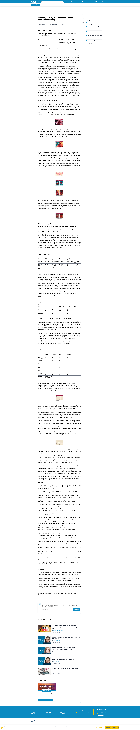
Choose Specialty (35, 4)
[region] (70, 727)
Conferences (78, 1)
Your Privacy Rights (64, 713)
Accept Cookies (116, 727)
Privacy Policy (48, 712)
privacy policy (59, 611)
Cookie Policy (11, 728)
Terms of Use (48, 710)
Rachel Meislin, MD (56, 640)
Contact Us (33, 712)
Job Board (33, 713)
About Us (97, 720)
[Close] (138, 727)
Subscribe (76, 609)
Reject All (108, 727)
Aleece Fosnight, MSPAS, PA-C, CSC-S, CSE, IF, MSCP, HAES (63, 651)
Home (93, 720)
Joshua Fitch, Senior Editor (58, 630)
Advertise (33, 710)
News (70, 1)
